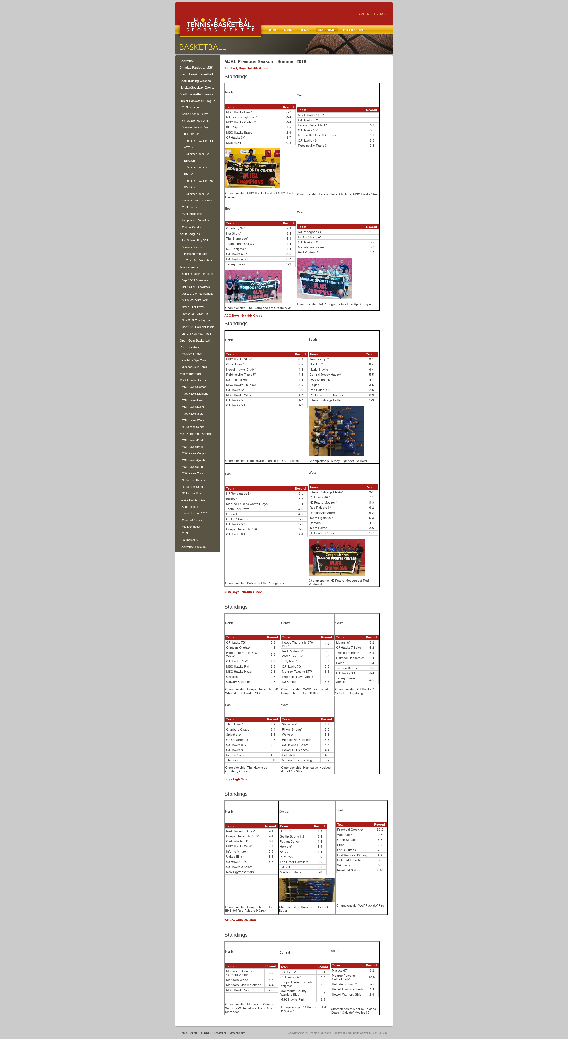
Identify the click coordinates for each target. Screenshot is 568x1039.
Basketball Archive (192, 500)
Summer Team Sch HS (200, 180)
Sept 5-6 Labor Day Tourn (197, 273)
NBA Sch (189, 160)
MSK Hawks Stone (193, 466)
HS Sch (188, 174)
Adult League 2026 (195, 513)
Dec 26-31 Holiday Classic (198, 327)
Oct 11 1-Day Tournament (197, 293)
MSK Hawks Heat (192, 400)
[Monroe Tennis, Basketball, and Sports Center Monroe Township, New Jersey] (220, 28)
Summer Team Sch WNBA (197, 194)
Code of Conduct (192, 227)
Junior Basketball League (197, 101)
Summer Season (192, 247)
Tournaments (189, 267)
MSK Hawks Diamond (195, 393)
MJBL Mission (190, 107)
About (288, 29)
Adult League (190, 506)
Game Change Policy (195, 114)
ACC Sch (189, 147)
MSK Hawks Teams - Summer (194, 381)
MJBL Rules (189, 207)
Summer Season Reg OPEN (195, 128)
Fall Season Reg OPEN (196, 120)
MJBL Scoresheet (192, 213)
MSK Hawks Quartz (193, 460)
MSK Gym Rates (192, 353)
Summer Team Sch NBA (197, 168)
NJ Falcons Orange (193, 486)
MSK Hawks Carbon (194, 387)
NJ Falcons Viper (192, 493)
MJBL (185, 533)
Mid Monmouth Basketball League (193, 374)
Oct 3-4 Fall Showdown (196, 287)
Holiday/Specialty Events (197, 87)
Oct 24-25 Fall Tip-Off (194, 300)
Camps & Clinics (192, 520)
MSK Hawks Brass (193, 446)
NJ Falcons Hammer (194, 480)
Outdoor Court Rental (195, 367)
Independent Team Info (196, 220)
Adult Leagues (190, 234)
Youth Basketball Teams (196, 94)
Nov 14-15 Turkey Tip (195, 313)
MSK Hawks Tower (193, 473)
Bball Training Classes (195, 81)
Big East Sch (191, 134)
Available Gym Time (194, 360)
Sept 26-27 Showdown (195, 280)
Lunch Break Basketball (196, 74)
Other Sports (354, 29)
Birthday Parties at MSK (196, 67)
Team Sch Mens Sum (199, 260)
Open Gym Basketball (195, 340)
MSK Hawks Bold (192, 440)
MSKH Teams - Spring (195, 433)
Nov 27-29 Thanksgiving (196, 320)
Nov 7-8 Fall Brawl (193, 307)
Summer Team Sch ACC (197, 154)
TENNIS (306, 29)
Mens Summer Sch (195, 253)
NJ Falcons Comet (193, 427)
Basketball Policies (193, 547)
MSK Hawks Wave (193, 420)
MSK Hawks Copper (194, 453)
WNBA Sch (190, 187)
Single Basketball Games (197, 200)
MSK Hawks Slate (192, 413)
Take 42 (383, 1033)
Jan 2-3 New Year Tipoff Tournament (196, 334)
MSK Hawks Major (193, 407)
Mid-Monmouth (191, 526)
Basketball (327, 29)
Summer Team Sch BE (199, 140)
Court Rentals (189, 347)
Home (272, 29)
